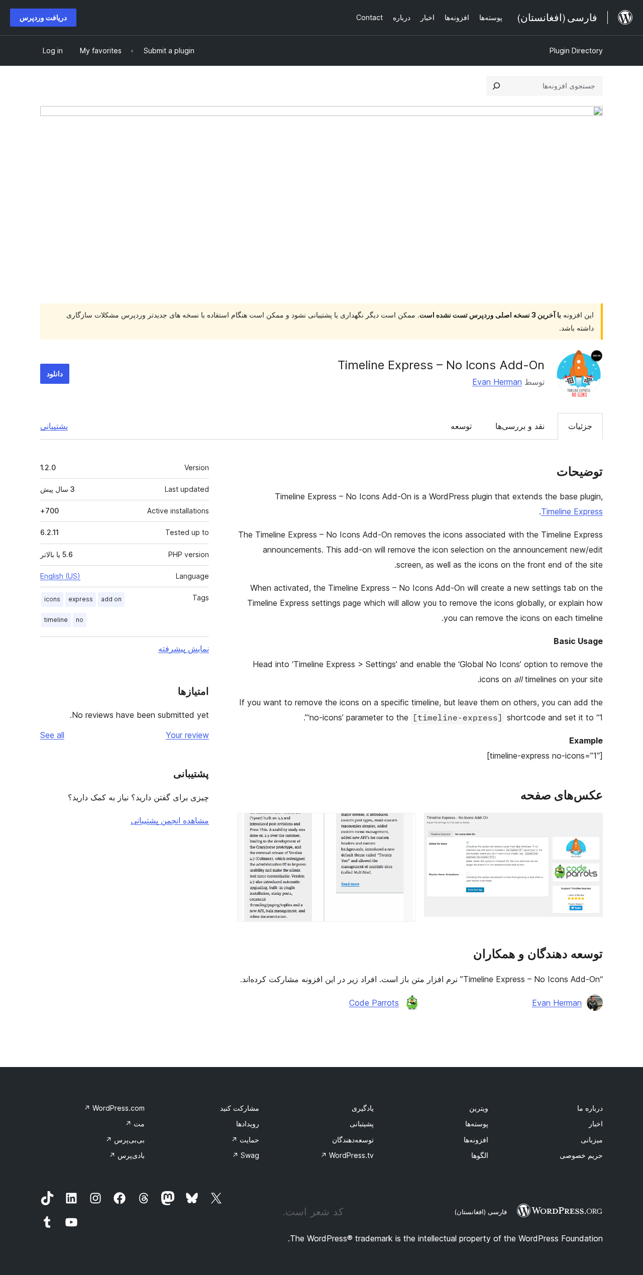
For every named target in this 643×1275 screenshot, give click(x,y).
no (79, 619)
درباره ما (590, 1108)
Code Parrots (374, 1003)
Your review (187, 735)
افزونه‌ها (476, 1139)
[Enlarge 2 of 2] (402, 826)
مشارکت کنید (239, 1108)
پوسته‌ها (476, 1123)
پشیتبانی (362, 1123)
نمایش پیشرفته (183, 649)
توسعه (461, 426)
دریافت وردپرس (43, 17)
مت (135, 1123)
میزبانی (592, 1139)
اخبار (596, 1123)
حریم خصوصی (581, 1155)
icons (52, 599)
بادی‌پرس (127, 1155)
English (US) (60, 576)
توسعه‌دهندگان (353, 1139)
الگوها (479, 1155)
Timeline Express (572, 511)
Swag (245, 1155)
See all (52, 735)
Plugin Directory (576, 50)
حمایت (245, 1139)
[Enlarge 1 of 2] (589, 826)
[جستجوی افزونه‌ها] (496, 86)
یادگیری (363, 1108)
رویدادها (247, 1123)
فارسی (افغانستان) (480, 1212)
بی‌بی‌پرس (125, 1139)
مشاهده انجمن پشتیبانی (170, 820)
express (80, 599)
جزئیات (580, 426)
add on (111, 599)
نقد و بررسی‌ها (520, 426)
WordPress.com (114, 1108)
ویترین (478, 1108)
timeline (56, 619)
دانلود (55, 373)
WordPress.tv (347, 1155)
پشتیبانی (54, 426)
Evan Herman (497, 382)
